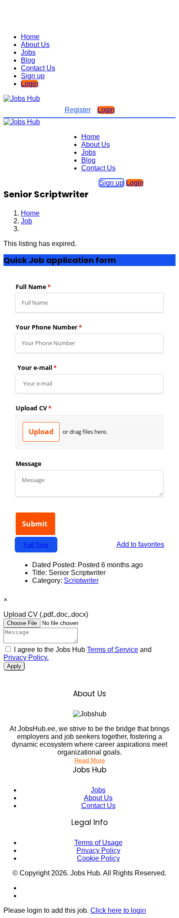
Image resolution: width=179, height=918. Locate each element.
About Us (35, 44)
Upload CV (45, 614)
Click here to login (118, 910)
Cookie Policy (98, 858)
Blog (28, 60)
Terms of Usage (98, 842)
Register (78, 109)
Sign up (33, 76)
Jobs (28, 52)
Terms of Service (112, 649)
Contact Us (38, 68)
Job (26, 221)
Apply (14, 666)
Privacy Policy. (26, 657)
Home (30, 36)
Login (29, 83)
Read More (89, 760)
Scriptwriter (81, 580)
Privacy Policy (98, 850)
